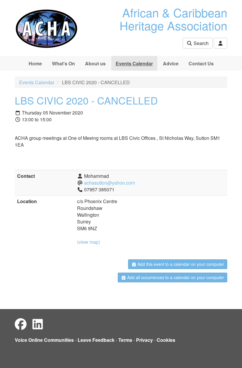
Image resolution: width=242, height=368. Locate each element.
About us (95, 63)
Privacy (144, 339)
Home (35, 63)
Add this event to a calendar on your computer (180, 264)
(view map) (88, 241)
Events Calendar (134, 63)
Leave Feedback (96, 339)
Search (200, 43)
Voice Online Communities (44, 339)
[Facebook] (21, 323)
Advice (171, 63)
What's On (63, 63)
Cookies (166, 339)
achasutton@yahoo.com (109, 182)
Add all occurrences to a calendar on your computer (175, 277)
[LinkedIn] (37, 323)
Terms (125, 339)
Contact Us (201, 63)
